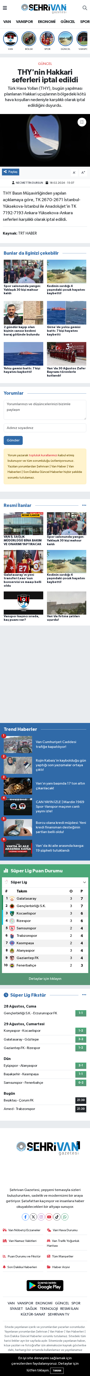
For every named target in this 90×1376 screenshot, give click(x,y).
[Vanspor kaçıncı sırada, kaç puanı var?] (23, 603)
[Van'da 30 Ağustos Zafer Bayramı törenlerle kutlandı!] (67, 354)
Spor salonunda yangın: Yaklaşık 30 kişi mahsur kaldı (22, 290)
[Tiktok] (57, 1216)
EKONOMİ (46, 22)
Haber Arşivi (61, 1267)
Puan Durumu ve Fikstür (24, 1256)
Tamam (57, 1370)
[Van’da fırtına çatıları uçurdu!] (67, 603)
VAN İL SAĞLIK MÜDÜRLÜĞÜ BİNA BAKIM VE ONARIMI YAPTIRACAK (23, 540)
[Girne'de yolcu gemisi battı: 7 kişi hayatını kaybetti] (67, 313)
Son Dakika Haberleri (22, 1267)
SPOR (85, 22)
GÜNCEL (68, 22)
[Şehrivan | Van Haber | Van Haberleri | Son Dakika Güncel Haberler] (45, 8)
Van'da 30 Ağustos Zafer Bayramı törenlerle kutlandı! (66, 372)
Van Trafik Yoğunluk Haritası (63, 1243)
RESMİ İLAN (69, 1309)
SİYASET (16, 1309)
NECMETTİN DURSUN (29, 183)
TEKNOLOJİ (49, 1309)
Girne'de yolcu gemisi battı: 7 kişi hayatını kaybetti (63, 331)
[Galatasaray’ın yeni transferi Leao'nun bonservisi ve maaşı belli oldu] (23, 561)
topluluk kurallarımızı (43, 455)
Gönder (13, 440)
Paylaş (13, 171)
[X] (33, 1216)
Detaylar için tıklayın (45, 979)
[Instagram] (41, 1216)
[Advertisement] (45, 674)
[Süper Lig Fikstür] (84, 995)
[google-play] (45, 1286)
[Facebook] (25, 1216)
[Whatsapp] (64, 1216)
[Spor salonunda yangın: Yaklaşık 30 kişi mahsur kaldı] (23, 271)
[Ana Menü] (5, 8)
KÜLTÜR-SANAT (33, 1314)
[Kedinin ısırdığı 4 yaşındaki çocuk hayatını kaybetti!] (67, 271)
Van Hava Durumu (65, 1230)
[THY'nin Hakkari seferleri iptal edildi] (45, 140)
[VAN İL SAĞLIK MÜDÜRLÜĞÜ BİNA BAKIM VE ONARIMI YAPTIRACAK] (23, 524)
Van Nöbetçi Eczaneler (24, 1230)
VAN (7, 22)
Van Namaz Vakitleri (22, 1241)
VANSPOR (24, 22)
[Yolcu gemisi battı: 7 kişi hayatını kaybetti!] (23, 354)
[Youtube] (49, 1216)
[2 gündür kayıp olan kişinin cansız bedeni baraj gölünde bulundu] (23, 313)
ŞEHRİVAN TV (58, 1314)
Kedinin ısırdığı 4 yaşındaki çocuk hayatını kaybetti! (66, 290)
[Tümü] (84, 505)
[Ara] (85, 8)
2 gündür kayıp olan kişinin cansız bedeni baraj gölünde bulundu (22, 331)
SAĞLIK (31, 1309)
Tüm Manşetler (62, 1256)
